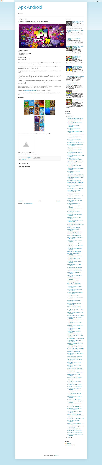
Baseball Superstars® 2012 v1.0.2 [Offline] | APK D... (74, 304)
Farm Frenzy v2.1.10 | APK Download (75, 432)
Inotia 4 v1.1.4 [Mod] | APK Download (74, 406)
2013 (68, 113)
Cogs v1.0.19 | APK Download (73, 351)
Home (39, 201)
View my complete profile (70, 445)
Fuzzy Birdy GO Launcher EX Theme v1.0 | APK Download (74, 409)
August (69, 116)
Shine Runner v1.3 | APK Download (74, 223)
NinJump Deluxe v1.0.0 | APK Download (75, 315)
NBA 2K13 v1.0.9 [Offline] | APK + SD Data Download (74, 256)
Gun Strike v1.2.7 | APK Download (74, 269)
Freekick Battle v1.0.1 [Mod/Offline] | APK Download (76, 57)
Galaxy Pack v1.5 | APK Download (74, 251)
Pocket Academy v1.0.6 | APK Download (75, 338)
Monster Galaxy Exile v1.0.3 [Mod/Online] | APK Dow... (73, 281)
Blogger (56, 455)
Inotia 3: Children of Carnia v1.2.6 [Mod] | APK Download (77, 47)
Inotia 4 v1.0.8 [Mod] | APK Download (74, 232)
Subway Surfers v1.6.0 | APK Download (75, 182)
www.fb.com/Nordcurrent (30, 93)
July (68, 437)
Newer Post (21, 201)
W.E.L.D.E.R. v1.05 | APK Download (74, 233)
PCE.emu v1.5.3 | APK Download (74, 414)
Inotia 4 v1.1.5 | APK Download (73, 227)
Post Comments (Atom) (28, 203)
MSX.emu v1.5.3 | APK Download (74, 429)
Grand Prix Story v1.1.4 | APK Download (75, 418)
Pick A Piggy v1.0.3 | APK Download (74, 386)
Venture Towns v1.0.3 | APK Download (75, 188)
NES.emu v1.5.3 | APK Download (74, 399)
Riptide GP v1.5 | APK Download (74, 235)
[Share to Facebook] (38, 158)
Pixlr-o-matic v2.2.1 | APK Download (74, 384)
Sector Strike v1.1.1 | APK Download (74, 430)
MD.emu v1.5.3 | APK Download (73, 308)
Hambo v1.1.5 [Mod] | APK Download (74, 356)
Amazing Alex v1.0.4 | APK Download (74, 368)
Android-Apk (24, 159)
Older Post (58, 201)
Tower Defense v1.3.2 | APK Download (75, 118)
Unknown (69, 443)
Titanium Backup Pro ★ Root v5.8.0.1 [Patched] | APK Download (77, 67)
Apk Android (30, 7)
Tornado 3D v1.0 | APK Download (74, 198)
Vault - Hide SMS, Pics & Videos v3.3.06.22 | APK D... (73, 191)
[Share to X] (36, 158)
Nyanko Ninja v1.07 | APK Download (74, 267)
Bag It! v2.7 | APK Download (73, 358)
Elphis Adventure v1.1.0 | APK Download (75, 142)
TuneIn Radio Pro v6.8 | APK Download (75, 174)
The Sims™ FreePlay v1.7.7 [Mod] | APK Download (78, 100)
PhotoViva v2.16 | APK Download (74, 180)
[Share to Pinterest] (39, 158)
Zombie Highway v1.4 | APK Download (75, 372)
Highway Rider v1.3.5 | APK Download (75, 161)
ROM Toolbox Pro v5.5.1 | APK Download (75, 76)
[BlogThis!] (35, 158)
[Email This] (33, 158)
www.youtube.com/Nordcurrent (30, 90)
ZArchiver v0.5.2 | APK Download (74, 306)
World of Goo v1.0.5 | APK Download (74, 334)
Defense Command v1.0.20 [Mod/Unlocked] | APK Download (74, 159)
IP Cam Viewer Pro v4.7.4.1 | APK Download (78, 22)
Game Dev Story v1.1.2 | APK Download (77, 91)
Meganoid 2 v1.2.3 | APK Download (74, 377)
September (70, 115)
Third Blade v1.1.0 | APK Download (74, 183)
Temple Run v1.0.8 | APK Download (74, 270)
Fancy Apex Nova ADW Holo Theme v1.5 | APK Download (74, 163)
